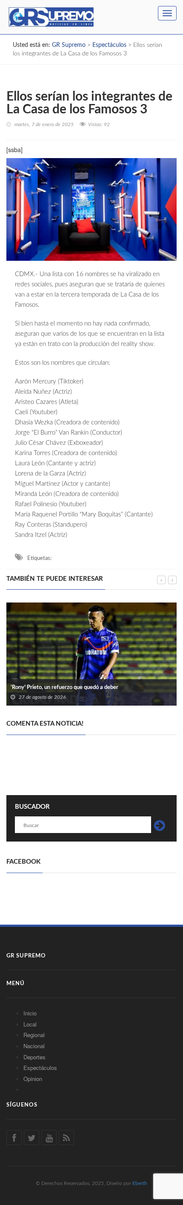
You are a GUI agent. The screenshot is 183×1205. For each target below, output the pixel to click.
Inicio (30, 1013)
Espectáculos (40, 1068)
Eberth (139, 1183)
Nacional (34, 1046)
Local (30, 1024)
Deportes (34, 1057)
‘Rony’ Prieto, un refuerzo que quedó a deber (64, 687)
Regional (34, 1035)
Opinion (32, 1079)
